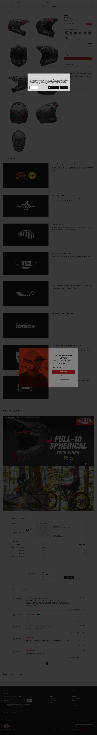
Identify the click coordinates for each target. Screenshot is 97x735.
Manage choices (34, 87)
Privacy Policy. (45, 83)
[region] (49, 82)
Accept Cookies (64, 87)
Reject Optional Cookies (53, 87)
